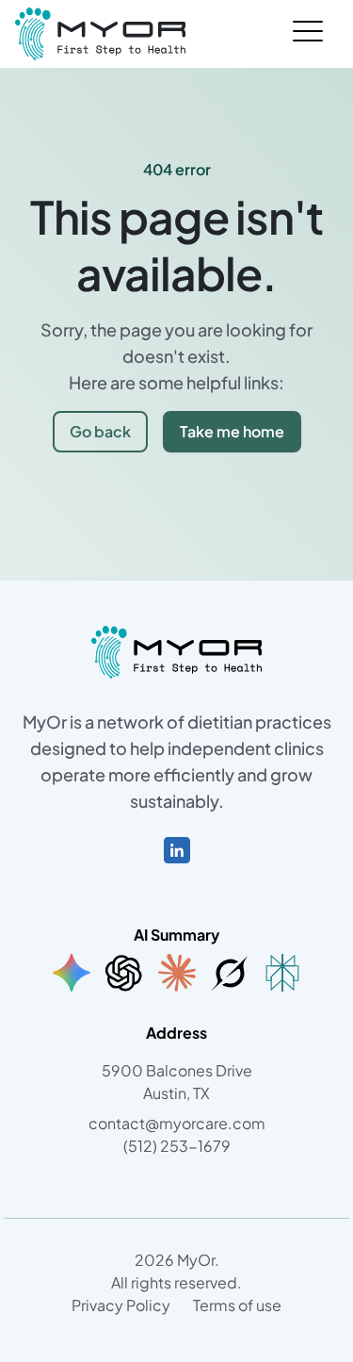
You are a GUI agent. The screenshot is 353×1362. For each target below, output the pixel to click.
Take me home (232, 431)
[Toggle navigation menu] (308, 34)
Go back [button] (100, 431)
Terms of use (237, 1305)
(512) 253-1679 (177, 1146)
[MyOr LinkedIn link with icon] (177, 848)
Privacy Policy (121, 1305)
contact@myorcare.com (176, 1123)
